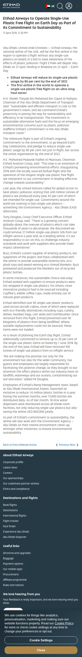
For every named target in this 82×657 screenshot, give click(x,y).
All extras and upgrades (17, 553)
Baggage (8, 558)
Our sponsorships (13, 478)
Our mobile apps (12, 569)
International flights (14, 515)
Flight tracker (11, 521)
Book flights (10, 505)
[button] (50, 6)
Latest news (10, 467)
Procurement (11, 574)
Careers (7, 473)
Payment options (13, 563)
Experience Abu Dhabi (16, 531)
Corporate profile (13, 462)
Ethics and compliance (16, 489)
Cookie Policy (64, 623)
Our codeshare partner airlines (21, 483)
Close (41, 650)
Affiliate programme (15, 579)
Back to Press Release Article (20, 444)
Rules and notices (13, 585)
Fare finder (9, 526)
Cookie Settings (41, 640)
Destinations (10, 510)
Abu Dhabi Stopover (14, 537)
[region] (41, 633)
